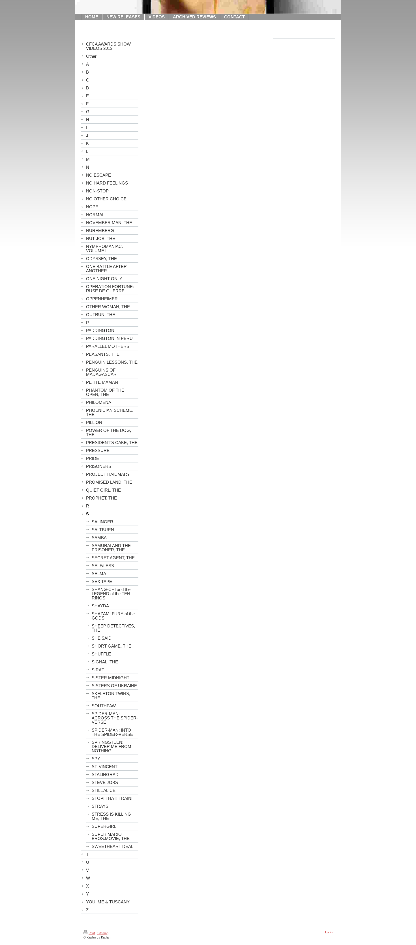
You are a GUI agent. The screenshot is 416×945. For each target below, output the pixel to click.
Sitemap (102, 933)
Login (329, 932)
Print (92, 933)
